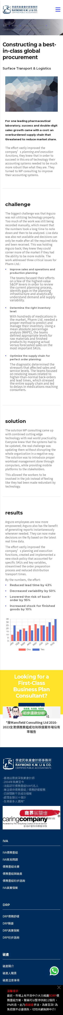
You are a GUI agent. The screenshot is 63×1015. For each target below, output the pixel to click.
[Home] (20, 9)
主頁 (5, 25)
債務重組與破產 (12, 873)
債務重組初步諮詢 (14, 880)
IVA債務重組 (10, 852)
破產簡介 (8, 966)
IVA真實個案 (10, 887)
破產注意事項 (11, 980)
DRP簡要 (8, 923)
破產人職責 (10, 973)
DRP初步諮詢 (11, 937)
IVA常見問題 (10, 859)
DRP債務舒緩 (11, 916)
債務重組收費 (11, 866)
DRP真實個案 (11, 930)
